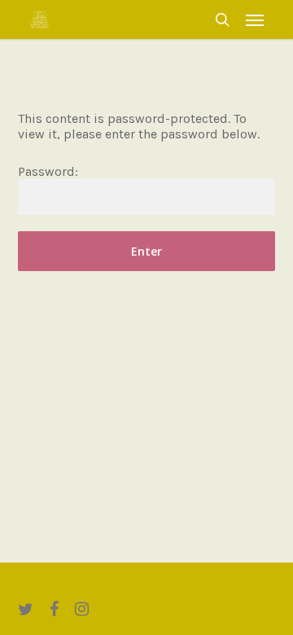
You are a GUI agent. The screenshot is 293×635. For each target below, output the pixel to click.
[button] (255, 19)
